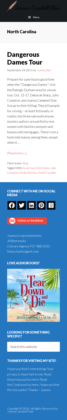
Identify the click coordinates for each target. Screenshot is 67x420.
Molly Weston (28, 172)
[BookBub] (27, 225)
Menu (36, 17)
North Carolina (47, 172)
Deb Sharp (42, 168)
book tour (29, 168)
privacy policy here (25, 379)
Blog (25, 163)
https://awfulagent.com (23, 251)
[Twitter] (21, 205)
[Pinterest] (41, 205)
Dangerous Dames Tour (24, 58)
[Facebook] (12, 205)
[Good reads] (51, 205)
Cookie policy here (25, 385)
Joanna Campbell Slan (33, 6)
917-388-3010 (40, 246)
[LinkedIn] (31, 205)
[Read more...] (16, 153)
